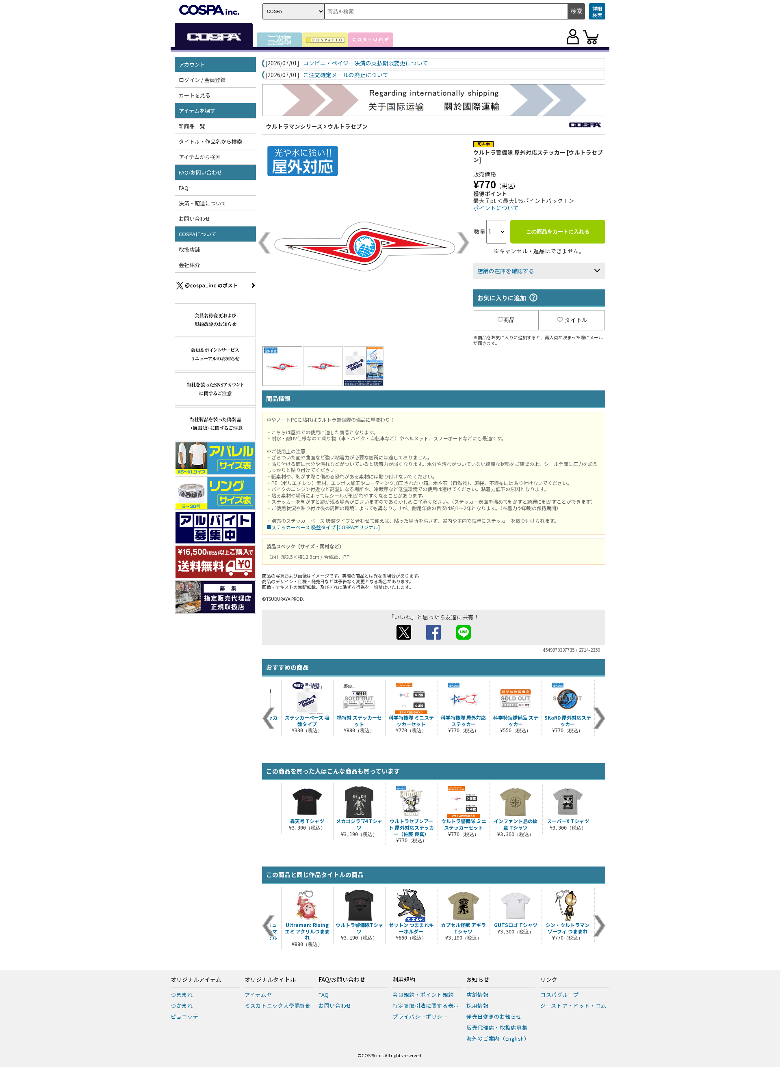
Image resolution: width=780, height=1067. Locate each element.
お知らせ (477, 979)
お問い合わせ (194, 218)
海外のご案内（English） (498, 1038)
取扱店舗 (189, 249)
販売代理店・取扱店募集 (496, 1027)
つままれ (182, 994)
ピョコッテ (184, 1016)
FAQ (183, 188)
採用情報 (477, 1005)
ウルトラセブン (348, 126)
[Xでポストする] (403, 637)
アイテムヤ (258, 994)
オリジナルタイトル (270, 979)
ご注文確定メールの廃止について (345, 75)
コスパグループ (559, 994)
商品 (509, 320)
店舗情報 (477, 994)
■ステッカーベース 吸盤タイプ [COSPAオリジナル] (323, 527)
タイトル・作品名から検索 (210, 141)
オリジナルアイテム (196, 979)
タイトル (576, 320)
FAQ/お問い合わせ (341, 979)
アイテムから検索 (200, 157)
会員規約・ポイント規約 (422, 994)
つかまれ (182, 1005)
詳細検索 (597, 11)
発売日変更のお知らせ (494, 1016)
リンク (548, 979)
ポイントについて (496, 208)
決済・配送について (202, 203)
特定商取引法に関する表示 (425, 1005)
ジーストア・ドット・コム (573, 1005)
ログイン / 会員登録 (202, 80)
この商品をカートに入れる (557, 231)
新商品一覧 (192, 126)
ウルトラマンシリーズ (294, 126)
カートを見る (194, 95)
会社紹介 (189, 265)
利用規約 (403, 979)
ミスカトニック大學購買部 (278, 1005)
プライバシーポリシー (420, 1016)
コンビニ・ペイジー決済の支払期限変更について (365, 63)
